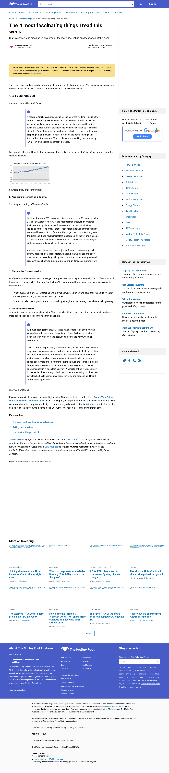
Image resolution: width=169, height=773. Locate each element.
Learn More (36, 74)
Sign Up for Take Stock (134, 270)
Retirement (71, 12)
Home (11, 19)
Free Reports (87, 12)
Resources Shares (134, 176)
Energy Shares (132, 205)
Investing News (17, 12)
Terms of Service (67, 682)
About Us (118, 12)
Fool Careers (87, 665)
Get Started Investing (133, 285)
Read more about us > (17, 690)
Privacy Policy (66, 679)
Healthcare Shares (134, 199)
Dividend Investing (134, 170)
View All (87, 633)
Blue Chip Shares (133, 211)
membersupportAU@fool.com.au (50, 759)
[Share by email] (104, 47)
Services (86, 661)
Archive (19, 19)
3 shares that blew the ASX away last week (34, 422)
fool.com (48, 461)
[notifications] (141, 4)
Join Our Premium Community (137, 328)
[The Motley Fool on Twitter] (124, 360)
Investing (27, 19)
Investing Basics (54, 12)
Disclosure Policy (67, 690)
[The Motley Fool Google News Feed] (139, 360)
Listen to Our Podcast (133, 313)
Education (64, 669)
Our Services (103, 12)
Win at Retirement (131, 299)
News (63, 665)
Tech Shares (131, 193)
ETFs (127, 222)
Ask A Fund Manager (135, 245)
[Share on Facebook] (98, 47)
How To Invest (132, 164)
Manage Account (67, 694)
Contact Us (87, 669)
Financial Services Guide (70, 675)
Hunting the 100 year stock (26, 432)
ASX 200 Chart (66, 658)
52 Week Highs (132, 228)
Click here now (93, 404)
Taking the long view (23, 427)
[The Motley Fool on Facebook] (129, 360)
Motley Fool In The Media (137, 240)
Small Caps (130, 217)
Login (152, 4)
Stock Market (35, 12)
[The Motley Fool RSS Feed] (134, 360)
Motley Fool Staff (22, 45)
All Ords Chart (66, 661)
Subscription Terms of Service (72, 686)
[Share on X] (101, 47)
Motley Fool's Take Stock (137, 234)
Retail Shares (131, 182)
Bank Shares (131, 188)
